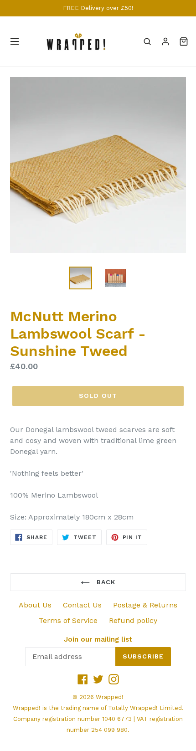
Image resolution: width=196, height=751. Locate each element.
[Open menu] (14, 41)
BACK (105, 582)
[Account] (165, 41)
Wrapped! (110, 697)
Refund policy (133, 620)
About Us (35, 605)
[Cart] (184, 41)
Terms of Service (68, 620)
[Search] (147, 41)
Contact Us (82, 605)
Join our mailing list (98, 639)
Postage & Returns (145, 605)
